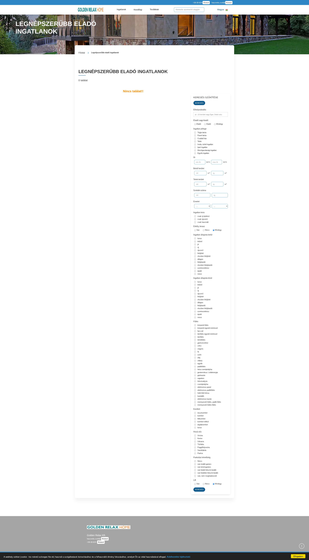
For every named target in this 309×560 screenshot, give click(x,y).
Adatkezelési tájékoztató (178, 556)
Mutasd (206, 2)
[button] (121, 9)
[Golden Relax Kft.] (91, 9)
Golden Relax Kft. (96, 535)
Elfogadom (298, 556)
